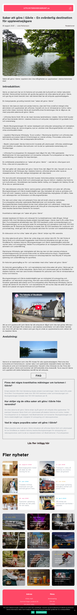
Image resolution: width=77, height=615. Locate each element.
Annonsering (52, 599)
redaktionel (69, 26)
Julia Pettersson (23, 26)
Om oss (52, 601)
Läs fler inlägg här (38, 443)
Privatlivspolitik (41, 612)
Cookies (52, 604)
